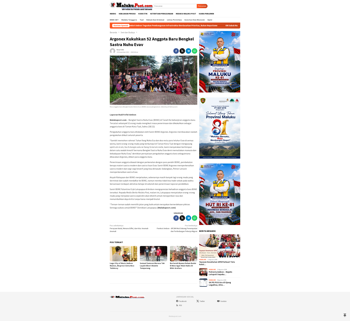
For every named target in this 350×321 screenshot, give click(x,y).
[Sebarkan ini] (176, 51)
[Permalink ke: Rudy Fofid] (112, 50)
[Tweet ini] (182, 51)
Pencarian (202, 6)
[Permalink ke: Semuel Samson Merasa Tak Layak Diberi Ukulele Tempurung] (153, 253)
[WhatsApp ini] (194, 51)
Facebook (182, 301)
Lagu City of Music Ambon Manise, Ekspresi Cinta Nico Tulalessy (122, 265)
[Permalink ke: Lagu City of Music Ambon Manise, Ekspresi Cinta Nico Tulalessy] (123, 253)
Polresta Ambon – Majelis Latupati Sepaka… (220, 273)
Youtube (223, 301)
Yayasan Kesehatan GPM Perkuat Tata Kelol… (217, 263)
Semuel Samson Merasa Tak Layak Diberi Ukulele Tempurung (152, 265)
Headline (202, 259)
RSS (180, 305)
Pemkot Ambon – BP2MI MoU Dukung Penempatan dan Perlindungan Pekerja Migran (177, 228)
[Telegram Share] (188, 51)
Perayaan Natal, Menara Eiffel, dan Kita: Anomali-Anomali (129, 228)
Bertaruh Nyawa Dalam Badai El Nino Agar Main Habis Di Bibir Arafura (183, 265)
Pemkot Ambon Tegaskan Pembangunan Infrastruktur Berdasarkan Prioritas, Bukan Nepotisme (151, 25)
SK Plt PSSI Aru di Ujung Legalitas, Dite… (220, 283)
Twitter (202, 301)
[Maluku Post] (131, 6)
